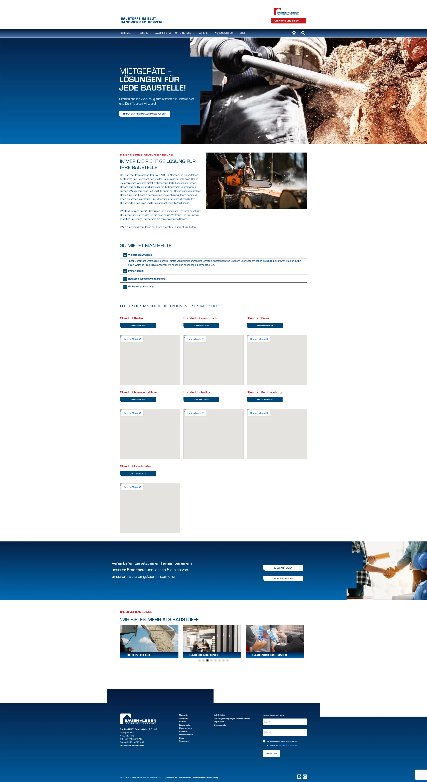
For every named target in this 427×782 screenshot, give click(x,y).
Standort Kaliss (258, 318)
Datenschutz (220, 724)
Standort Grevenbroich (200, 318)
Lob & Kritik (219, 714)
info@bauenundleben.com (132, 745)
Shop (242, 33)
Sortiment (184, 718)
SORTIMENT (126, 33)
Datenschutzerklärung (288, 745)
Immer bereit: (136, 270)
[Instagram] (305, 776)
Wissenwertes (186, 734)
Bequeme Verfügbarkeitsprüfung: (147, 278)
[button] (303, 33)
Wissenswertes (224, 33)
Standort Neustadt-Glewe (138, 392)
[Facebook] (299, 776)
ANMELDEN (271, 753)
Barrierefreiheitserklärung (205, 777)
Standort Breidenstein (136, 466)
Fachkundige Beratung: (141, 286)
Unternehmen (183, 33)
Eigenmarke (184, 724)
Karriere (202, 33)
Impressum (219, 721)
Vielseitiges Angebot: (140, 254)
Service (144, 33)
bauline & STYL (163, 33)
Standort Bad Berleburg (264, 392)
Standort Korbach (133, 318)
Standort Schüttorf (197, 392)
